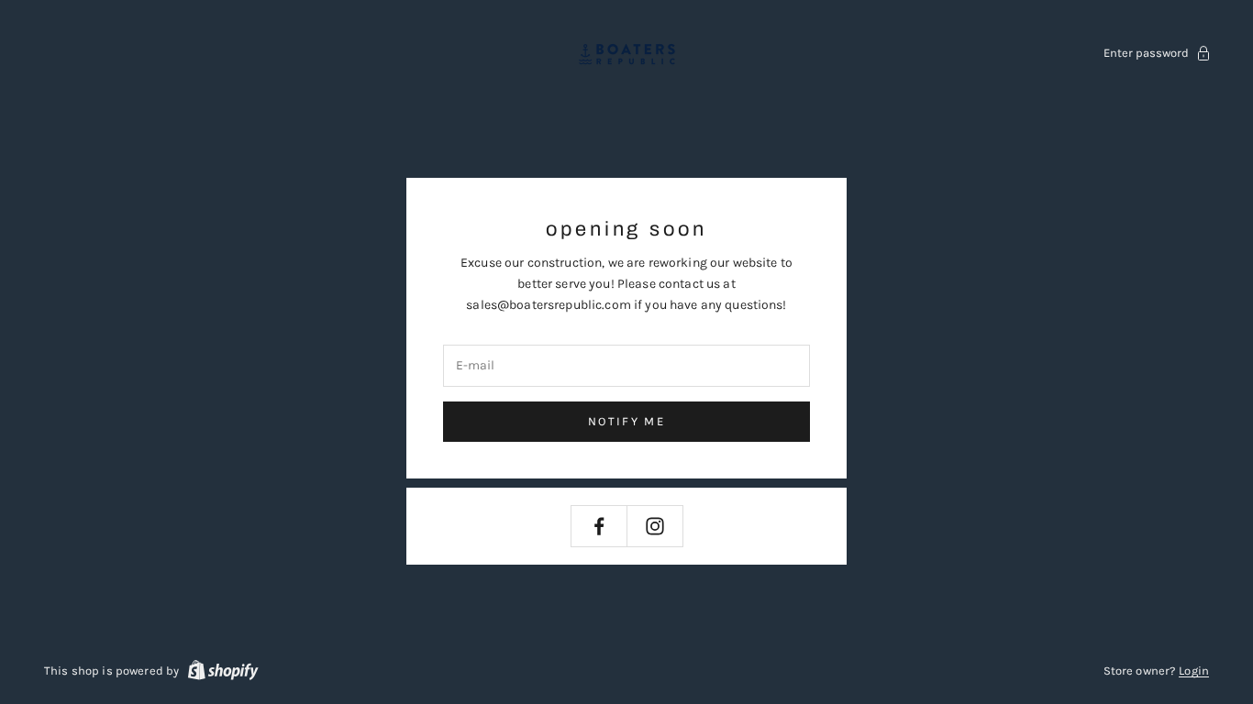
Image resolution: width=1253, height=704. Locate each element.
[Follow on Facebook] (598, 526)
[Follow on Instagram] (654, 526)
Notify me (626, 421)
